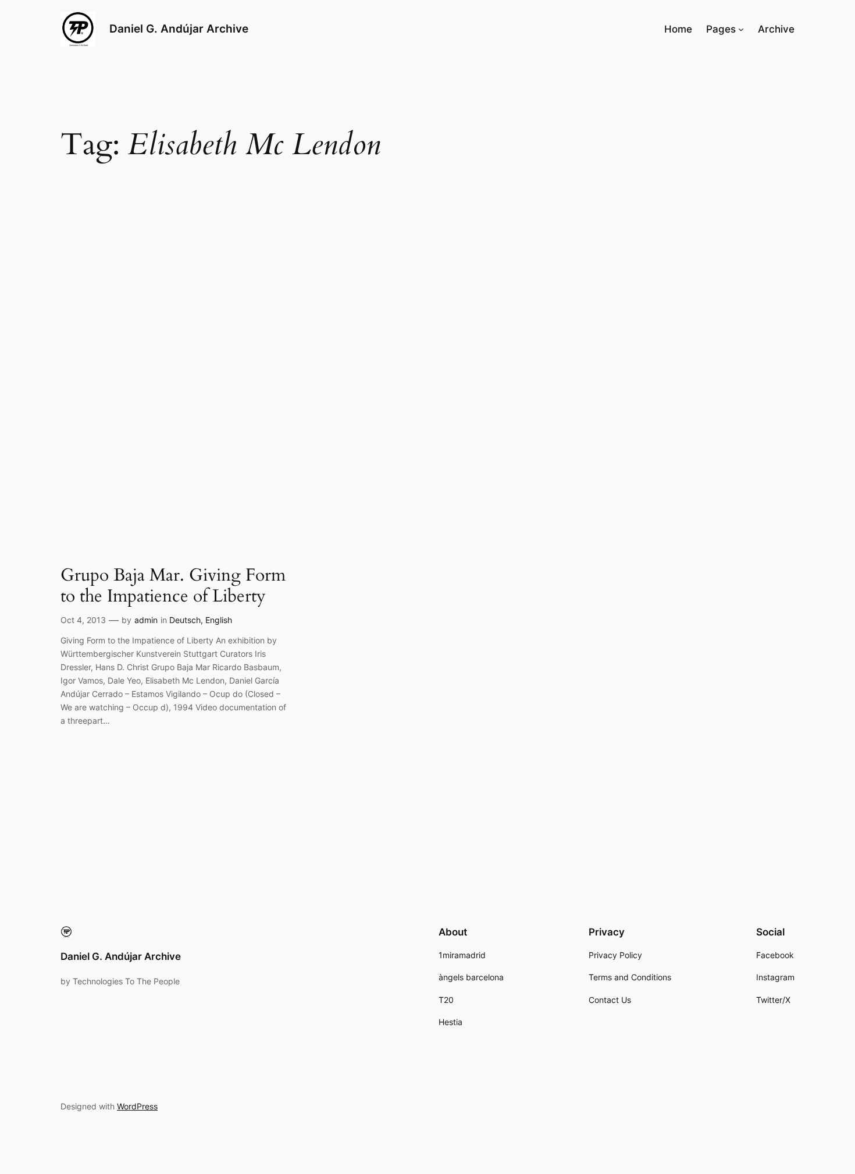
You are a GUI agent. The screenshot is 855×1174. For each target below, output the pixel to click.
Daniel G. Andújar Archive (178, 28)
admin (146, 620)
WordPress (137, 1106)
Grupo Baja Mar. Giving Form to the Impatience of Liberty (173, 586)
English (218, 620)
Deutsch (185, 620)
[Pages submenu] (741, 29)
